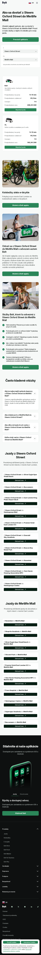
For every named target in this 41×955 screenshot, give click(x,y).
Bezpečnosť (6, 931)
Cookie (5, 927)
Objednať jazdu (20, 110)
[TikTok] (37, 906)
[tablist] (20, 794)
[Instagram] (24, 906)
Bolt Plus (6, 862)
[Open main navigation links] (37, 3)
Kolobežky (7, 838)
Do (4, 56)
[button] (34, 393)
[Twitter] (18, 906)
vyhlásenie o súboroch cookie (12, 949)
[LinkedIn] (31, 906)
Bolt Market (7, 854)
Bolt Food (7, 850)
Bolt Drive (7, 846)
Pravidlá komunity (8, 935)
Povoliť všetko (11, 942)
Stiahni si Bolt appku (20, 205)
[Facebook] (11, 906)
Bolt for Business (9, 858)
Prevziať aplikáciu (20, 39)
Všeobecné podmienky (10, 915)
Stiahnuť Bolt (20, 813)
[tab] (14, 794)
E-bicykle (7, 842)
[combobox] (20, 51)
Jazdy (6, 834)
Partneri (5, 911)
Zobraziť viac (19, 480)
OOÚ (4, 919)
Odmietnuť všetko (29, 942)
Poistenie (5, 923)
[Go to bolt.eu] (4, 3)
